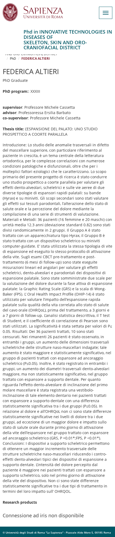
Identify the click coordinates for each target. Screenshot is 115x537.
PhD (13, 58)
